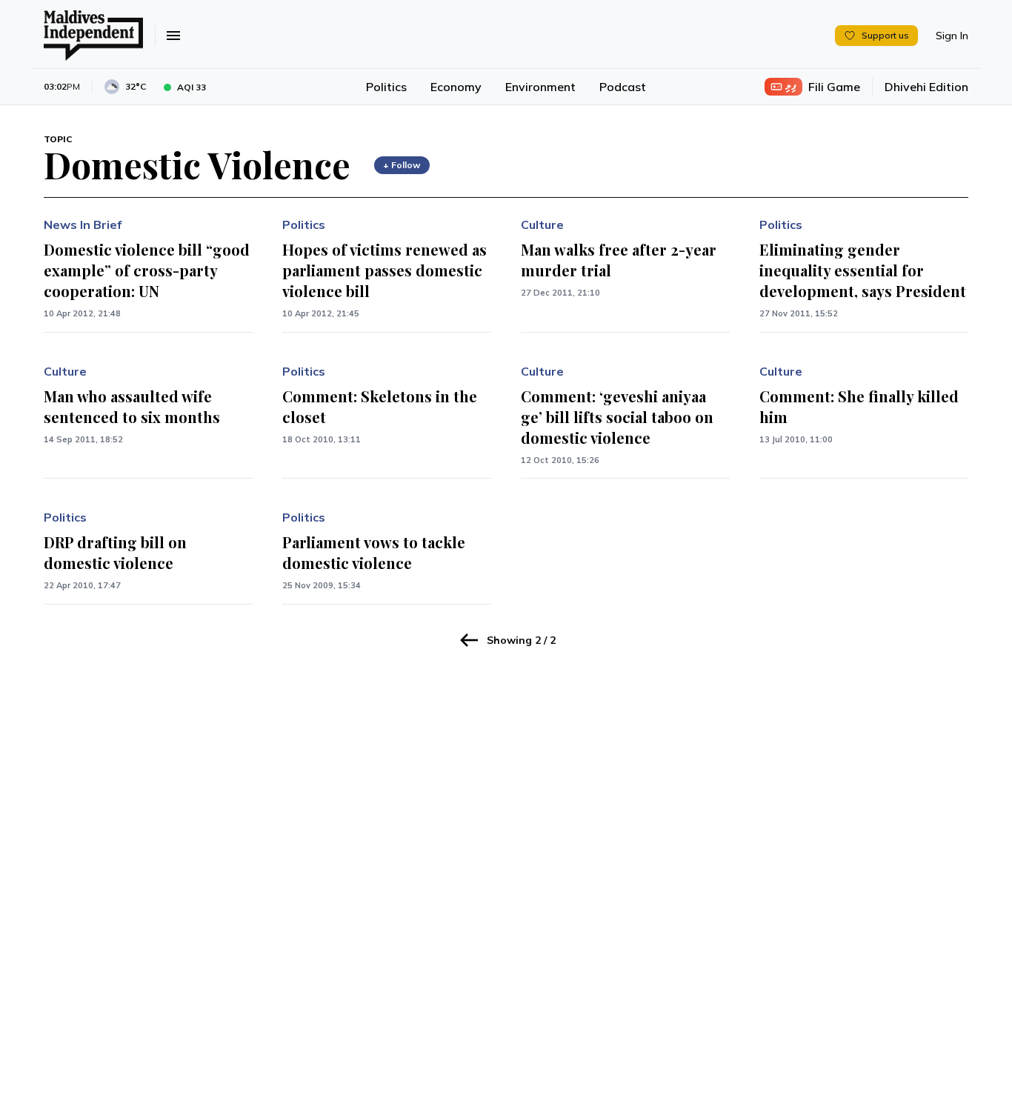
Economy (456, 86)
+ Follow (402, 164)
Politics (386, 86)
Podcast (622, 86)
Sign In (952, 35)
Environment (540, 86)
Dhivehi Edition (926, 86)
